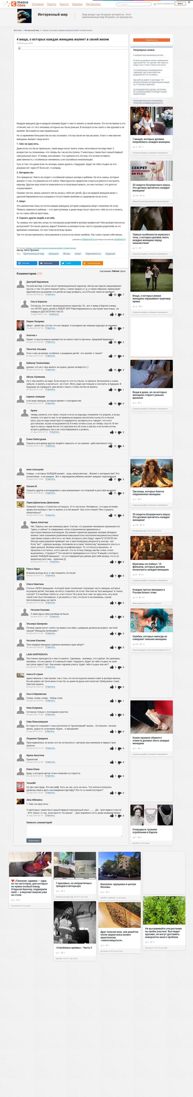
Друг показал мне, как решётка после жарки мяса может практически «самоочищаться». (119, 936)
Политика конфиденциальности (148, 103)
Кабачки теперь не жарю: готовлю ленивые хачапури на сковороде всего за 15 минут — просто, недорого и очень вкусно (29, 1021)
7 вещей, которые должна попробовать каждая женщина (151, 140)
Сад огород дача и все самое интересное (149, 650)
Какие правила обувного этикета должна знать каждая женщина (151, 740)
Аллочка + (32, 335)
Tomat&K (31, 782)
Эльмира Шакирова (37, 623)
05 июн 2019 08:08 (34, 342)
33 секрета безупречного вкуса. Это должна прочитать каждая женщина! (152, 187)
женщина (53, 253)
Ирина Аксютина (35, 755)
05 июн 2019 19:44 (34, 479)
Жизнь (66, 253)
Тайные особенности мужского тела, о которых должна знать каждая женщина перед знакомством (151, 238)
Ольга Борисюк (39, 301)
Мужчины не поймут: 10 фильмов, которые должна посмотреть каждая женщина (151, 566)
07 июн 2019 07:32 (39, 432)
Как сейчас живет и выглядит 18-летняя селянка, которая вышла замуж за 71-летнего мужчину (151, 82)
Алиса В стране (34, 674)
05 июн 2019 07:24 (34, 369)
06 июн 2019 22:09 (34, 762)
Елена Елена (32, 769)
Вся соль (17, 30)
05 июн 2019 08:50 (34, 647)
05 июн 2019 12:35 (34, 633)
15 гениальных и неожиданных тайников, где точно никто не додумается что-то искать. (147, 72)
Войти (180, 3)
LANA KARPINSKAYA (37, 654)
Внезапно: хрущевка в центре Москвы (118, 885)
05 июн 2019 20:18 (34, 686)
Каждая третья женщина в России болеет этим (149, 591)
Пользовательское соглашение (147, 100)
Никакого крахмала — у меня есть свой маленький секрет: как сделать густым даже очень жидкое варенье (162, 1028)
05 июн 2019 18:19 (34, 403)
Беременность (93, 253)
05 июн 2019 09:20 (34, 294)
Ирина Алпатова (39, 522)
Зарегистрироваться (165, 3)
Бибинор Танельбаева (38, 362)
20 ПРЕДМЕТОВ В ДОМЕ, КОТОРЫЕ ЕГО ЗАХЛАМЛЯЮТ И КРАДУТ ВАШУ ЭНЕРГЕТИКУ (150, 91)
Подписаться (151, 40)
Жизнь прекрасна (107, 1000)
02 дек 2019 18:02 (34, 731)
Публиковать (34, 840)
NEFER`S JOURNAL (108, 898)
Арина (34, 410)
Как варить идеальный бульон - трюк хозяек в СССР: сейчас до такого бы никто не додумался (119, 986)
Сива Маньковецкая (37, 721)
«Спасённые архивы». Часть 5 (74, 947)
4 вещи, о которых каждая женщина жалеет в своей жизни (67, 30)
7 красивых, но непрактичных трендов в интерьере (74, 884)
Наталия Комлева (40, 609)
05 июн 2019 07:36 (34, 328)
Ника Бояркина (34, 707)
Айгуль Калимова (36, 376)
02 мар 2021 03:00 (34, 792)
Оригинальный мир (33, 253)
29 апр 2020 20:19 (34, 815)
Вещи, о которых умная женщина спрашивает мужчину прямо (152, 298)
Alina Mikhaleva (34, 799)
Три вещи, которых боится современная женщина (148, 493)
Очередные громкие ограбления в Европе (145, 831)
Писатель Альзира (36, 349)
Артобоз (136, 843)
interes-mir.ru (88, 239)
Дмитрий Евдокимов (37, 281)
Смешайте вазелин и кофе (71, 1019)
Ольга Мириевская (36, 693)
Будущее (110, 253)
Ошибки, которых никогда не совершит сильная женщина (150, 637)
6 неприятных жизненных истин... (149, 55)
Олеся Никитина (35, 584)
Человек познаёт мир (64, 897)
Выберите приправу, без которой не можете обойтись (28, 968)
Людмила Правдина (37, 738)
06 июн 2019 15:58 (34, 602)
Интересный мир (53, 14)
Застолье (15, 906)
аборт (78, 253)
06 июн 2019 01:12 (34, 575)
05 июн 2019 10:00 (34, 714)
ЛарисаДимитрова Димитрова (42, 502)
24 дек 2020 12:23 (39, 314)
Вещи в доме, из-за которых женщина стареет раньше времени (150, 395)
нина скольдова (35, 469)
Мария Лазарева (35, 321)
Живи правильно (139, 603)
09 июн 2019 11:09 (39, 616)
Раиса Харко (33, 568)
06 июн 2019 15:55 (34, 667)
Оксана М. (31, 486)
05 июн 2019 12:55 (34, 446)
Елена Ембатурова (36, 439)
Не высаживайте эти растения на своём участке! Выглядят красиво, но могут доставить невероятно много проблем (163, 932)
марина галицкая (35, 396)
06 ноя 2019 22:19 (34, 776)
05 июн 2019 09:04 (34, 700)
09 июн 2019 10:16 (34, 748)
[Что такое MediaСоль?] (189, 2)
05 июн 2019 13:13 (39, 561)
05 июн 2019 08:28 (34, 493)
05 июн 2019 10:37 (34, 355)
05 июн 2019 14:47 (34, 389)
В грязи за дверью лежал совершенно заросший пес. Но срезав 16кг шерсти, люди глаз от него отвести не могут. (150, 62)
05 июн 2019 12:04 (34, 515)
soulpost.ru (119, 239)
